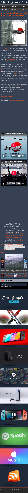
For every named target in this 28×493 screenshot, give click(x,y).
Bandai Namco (5, 48)
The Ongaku (8, 280)
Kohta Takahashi (10, 59)
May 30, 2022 (19, 241)
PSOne (13, 249)
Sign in (26, 489)
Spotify (6, 70)
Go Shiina (15, 73)
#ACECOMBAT (9, 235)
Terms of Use (21, 489)
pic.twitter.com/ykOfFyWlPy (14, 237)
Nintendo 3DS (18, 86)
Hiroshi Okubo (11, 61)
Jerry (3, 18)
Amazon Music (15, 70)
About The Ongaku (13, 489)
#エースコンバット (18, 235)
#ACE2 (21, 234)
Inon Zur (23, 73)
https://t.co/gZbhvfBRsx (12, 234)
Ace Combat (18, 244)
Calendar (12, 491)
